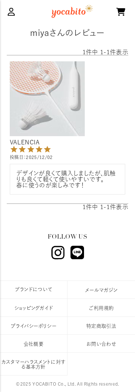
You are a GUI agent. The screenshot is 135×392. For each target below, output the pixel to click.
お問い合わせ (101, 344)
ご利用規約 (101, 308)
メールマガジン (101, 290)
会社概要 (34, 344)
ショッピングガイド (33, 308)
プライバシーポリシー (33, 326)
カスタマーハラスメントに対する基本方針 (34, 364)
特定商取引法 (101, 326)
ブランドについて (33, 289)
